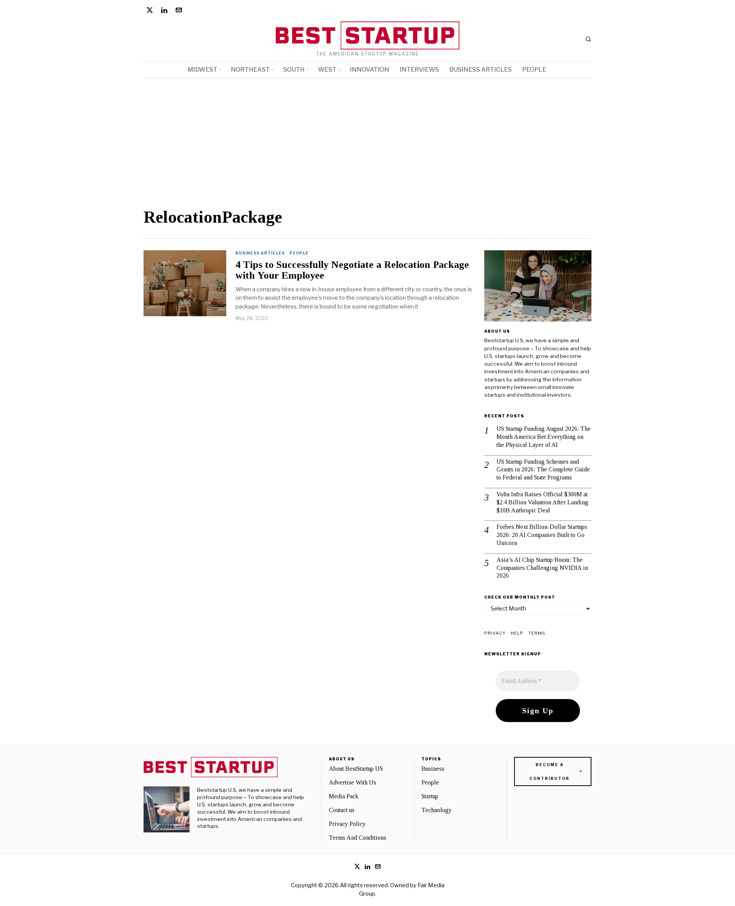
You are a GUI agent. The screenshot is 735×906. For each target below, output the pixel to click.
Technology (436, 810)
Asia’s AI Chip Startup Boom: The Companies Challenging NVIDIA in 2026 (542, 567)
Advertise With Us (352, 782)
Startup (429, 796)
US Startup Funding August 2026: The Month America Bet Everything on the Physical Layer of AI (544, 436)
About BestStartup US (356, 768)
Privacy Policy (347, 824)
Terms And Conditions (357, 837)
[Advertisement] (258, 150)
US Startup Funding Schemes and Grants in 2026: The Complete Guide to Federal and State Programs (543, 469)
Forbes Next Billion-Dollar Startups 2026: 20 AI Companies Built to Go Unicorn (542, 535)
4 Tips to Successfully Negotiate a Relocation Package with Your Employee (352, 270)
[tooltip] (150, 10)
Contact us (341, 810)
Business (432, 768)
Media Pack (343, 796)
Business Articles (260, 253)
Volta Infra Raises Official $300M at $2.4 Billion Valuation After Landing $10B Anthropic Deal (542, 502)
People (299, 253)
